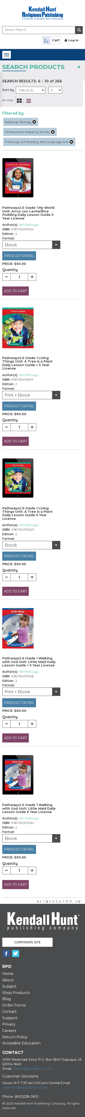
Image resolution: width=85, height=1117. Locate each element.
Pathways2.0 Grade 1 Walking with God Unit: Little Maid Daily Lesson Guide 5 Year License (29, 808)
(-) (34, 122)
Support (10, 1018)
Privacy (8, 1024)
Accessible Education (21, 1043)
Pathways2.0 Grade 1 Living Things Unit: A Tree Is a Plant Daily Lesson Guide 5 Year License (27, 513)
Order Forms (14, 1005)
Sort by (8, 90)
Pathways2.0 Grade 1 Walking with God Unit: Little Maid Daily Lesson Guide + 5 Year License (29, 661)
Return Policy (14, 1037)
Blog (6, 999)
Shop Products (16, 993)
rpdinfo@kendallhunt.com (33, 1069)
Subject (9, 986)
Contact (9, 1011)
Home (7, 974)
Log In (73, 40)
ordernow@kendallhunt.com (24, 1087)
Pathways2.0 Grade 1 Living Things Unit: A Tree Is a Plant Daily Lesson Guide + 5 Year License (27, 363)
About (8, 980)
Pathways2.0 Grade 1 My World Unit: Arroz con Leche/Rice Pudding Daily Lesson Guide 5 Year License (28, 213)
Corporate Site (27, 942)
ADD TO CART (15, 291)
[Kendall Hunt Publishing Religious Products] (42, 10)
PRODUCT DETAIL (19, 256)
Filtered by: (13, 113)
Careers (9, 1030)
